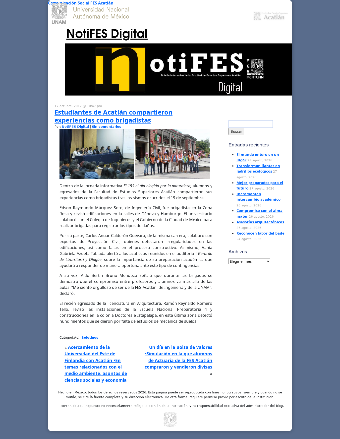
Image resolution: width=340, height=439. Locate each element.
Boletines (89, 337)
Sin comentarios (106, 126)
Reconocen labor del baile (260, 233)
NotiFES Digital (107, 32)
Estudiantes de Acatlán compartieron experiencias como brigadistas (113, 116)
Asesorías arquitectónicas (260, 221)
